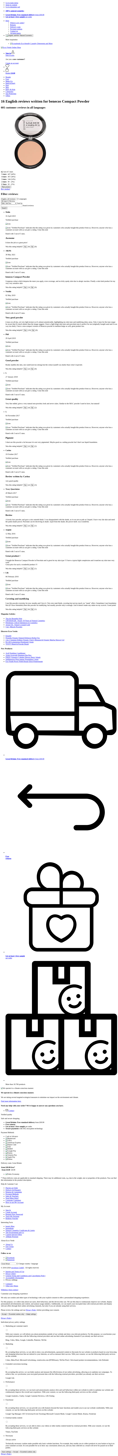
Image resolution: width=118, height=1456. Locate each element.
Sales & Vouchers (12, 1196)
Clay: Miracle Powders (14, 627)
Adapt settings (31, 1314)
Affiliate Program (12, 1237)
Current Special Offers (14, 1235)
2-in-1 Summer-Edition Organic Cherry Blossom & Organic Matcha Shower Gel (35, 640)
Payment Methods (12, 1194)
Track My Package (12, 1216)
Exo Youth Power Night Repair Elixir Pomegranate (24, 661)
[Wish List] (7, 67)
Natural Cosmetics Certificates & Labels (20, 1230)
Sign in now (10, 55)
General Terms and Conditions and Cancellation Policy (26, 1276)
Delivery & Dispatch (13, 1190)
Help (7, 21)
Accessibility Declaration (15, 1278)
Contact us (14, 31)
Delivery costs (15, 27)
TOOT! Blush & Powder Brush (17, 644)
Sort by (19, 203)
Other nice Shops (12, 1286)
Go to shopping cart (13, 7)
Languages (23, 199)
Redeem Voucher (12, 1218)
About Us (9, 1244)
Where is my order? (17, 23)
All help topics (15, 33)
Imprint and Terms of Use (15, 1272)
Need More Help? (12, 1198)
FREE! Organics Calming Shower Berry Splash (23, 657)
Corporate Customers (13, 1200)
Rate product (6, 187)
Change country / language (28, 1264)
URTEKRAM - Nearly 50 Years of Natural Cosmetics (25, 621)
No (32, 247)
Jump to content (11, 5)
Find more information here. (11, 1101)
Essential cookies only (16, 1314)
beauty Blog (10, 1226)
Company (9, 1284)
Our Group (10, 1247)
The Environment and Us (15, 1232)
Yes (25, 247)
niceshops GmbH (17, 1268)
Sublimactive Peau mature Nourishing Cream (22, 659)
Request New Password (14, 1214)
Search (4, 208)
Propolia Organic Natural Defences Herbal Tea (23, 638)
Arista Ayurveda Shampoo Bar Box (18, 655)
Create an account (12, 63)
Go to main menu (12, 3)
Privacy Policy (11, 1274)
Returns (13, 25)
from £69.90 (25, 15)
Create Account (11, 1212)
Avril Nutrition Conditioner (15, 653)
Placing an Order (12, 1188)
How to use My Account (15, 1202)
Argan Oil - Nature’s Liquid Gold (18, 625)
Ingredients (10, 1228)
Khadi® (8, 636)
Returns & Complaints (14, 1192)
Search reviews (28, 206)
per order (19, 17)
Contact (8, 1249)
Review (12, 201)
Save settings (6, 1452)
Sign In (8, 1210)
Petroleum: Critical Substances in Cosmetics (21, 623)
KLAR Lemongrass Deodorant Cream (20, 642)
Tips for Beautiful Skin (14, 619)
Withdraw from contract (9, 1290)
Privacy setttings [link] (11, 1280)
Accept (4, 1314)
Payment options (16, 29)
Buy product (5, 189)
